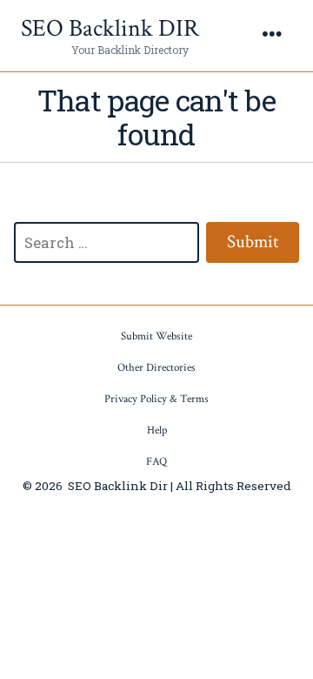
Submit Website (156, 336)
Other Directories (156, 367)
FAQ (156, 461)
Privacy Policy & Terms (156, 399)
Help (157, 430)
